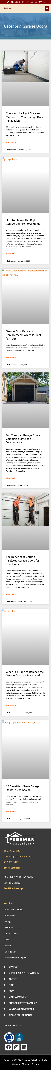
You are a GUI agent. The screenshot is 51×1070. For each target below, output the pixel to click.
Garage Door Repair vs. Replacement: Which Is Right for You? (23, 334)
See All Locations (12, 867)
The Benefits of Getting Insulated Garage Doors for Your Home (22, 560)
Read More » (11, 142)
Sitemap (26, 1064)
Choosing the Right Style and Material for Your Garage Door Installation (24, 116)
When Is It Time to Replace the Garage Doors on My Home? (25, 673)
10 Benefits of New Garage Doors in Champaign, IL (22, 787)
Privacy (35, 1064)
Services (9, 903)
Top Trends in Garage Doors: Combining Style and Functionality (23, 438)
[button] (47, 8)
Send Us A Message (13, 888)
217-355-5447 (11, 862)
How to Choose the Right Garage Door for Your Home (23, 221)
